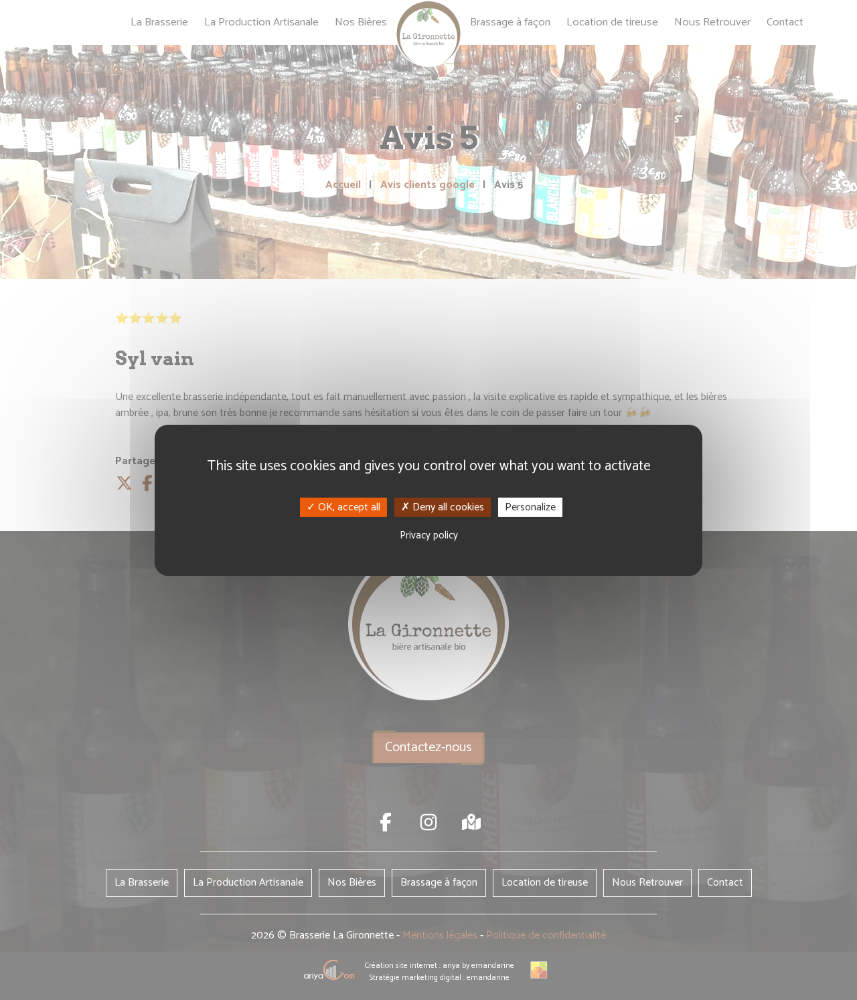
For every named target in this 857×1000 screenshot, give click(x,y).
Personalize (530, 507)
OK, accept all (347, 507)
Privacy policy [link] (429, 535)
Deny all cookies (447, 507)
